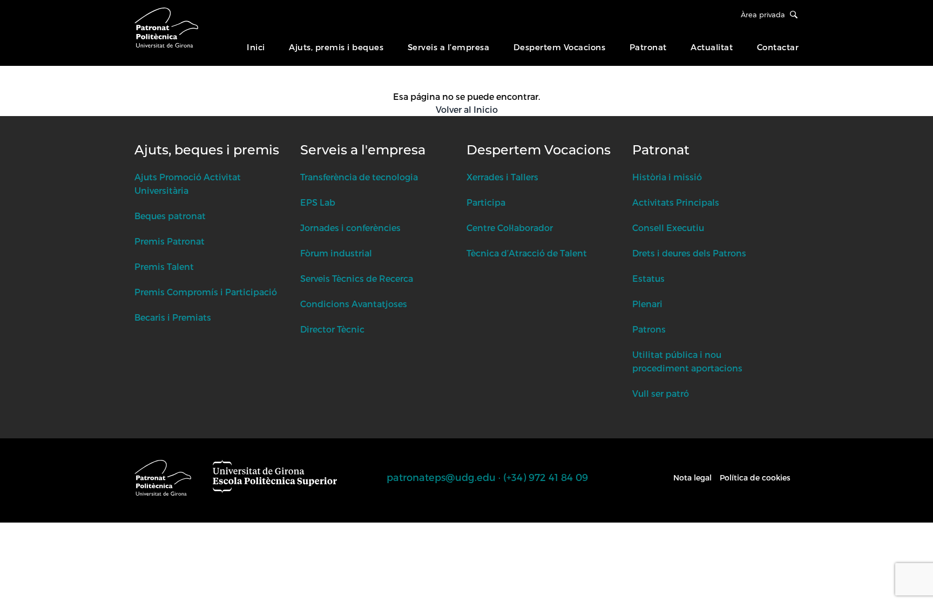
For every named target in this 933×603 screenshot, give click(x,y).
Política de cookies (755, 477)
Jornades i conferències (350, 227)
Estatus (648, 278)
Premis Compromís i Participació (205, 292)
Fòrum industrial (336, 253)
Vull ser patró (660, 393)
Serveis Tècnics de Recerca (356, 278)
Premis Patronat (169, 241)
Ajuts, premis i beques (336, 47)
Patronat (648, 47)
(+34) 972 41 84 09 (545, 477)
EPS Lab (317, 202)
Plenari (647, 304)
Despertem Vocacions (559, 47)
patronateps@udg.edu (441, 477)
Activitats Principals (675, 202)
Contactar (778, 47)
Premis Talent (164, 266)
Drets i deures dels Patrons (689, 253)
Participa (485, 202)
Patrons (649, 329)
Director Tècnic (332, 329)
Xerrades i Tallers (502, 177)
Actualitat (712, 47)
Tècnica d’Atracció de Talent (526, 253)
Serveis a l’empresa (449, 47)
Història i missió (667, 177)
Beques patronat (170, 216)
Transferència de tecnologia (359, 177)
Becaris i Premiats (172, 317)
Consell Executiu (668, 227)
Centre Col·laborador (509, 227)
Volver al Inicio (467, 109)
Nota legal (692, 477)
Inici (256, 47)
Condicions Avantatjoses (353, 304)
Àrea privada (763, 14)
